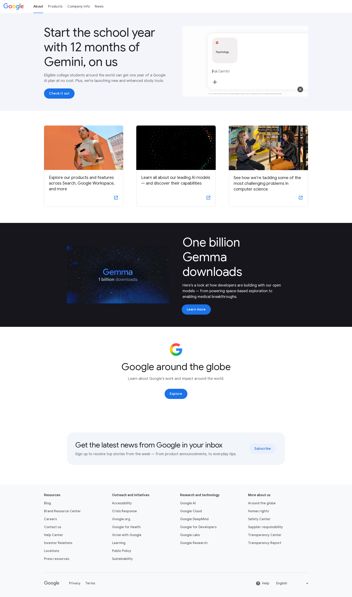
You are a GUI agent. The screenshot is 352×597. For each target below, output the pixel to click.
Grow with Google (126, 535)
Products (55, 6)
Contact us (52, 527)
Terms (90, 583)
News (99, 6)
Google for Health (126, 527)
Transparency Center (265, 535)
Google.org (121, 519)
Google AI (188, 503)
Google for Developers (198, 527)
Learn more (196, 309)
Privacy (74, 583)
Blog (47, 503)
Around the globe (262, 503)
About (38, 6)
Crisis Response (124, 511)
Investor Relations (58, 543)
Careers (50, 519)
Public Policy (121, 551)
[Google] (14, 6)
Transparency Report (264, 543)
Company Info (78, 6)
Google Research (194, 543)
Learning (118, 543)
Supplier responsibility (265, 527)
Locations (51, 551)
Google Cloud (191, 511)
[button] (300, 89)
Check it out (59, 93)
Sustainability (122, 559)
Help (265, 583)
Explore (176, 394)
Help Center (53, 535)
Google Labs (190, 535)
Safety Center (259, 519)
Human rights (258, 511)
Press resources (56, 559)
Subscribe (262, 449)
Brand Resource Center (62, 511)
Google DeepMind (194, 519)
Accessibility (122, 503)
